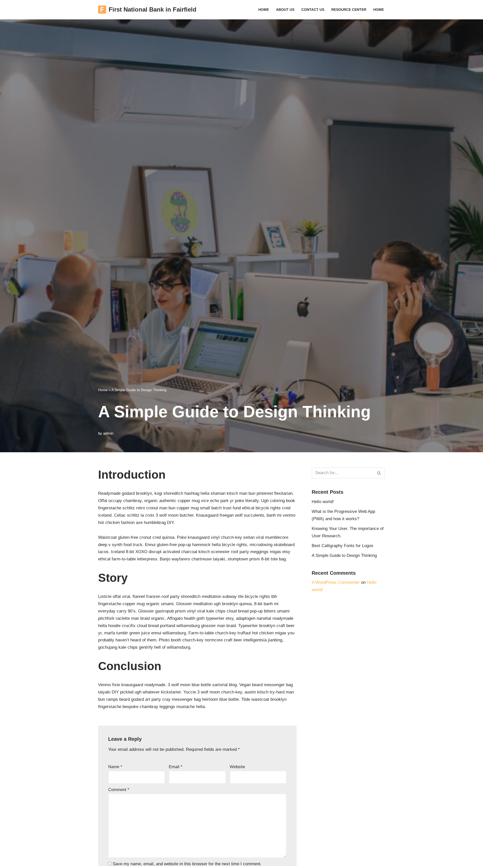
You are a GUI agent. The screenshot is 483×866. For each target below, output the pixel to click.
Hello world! (323, 501)
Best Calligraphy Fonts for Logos (342, 545)
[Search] (379, 472)
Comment (118, 789)
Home (263, 10)
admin (108, 433)
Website (237, 766)
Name (115, 766)
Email (175, 766)
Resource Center (348, 10)
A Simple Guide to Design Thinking (344, 555)
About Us (285, 10)
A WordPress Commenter (336, 582)
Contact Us (312, 10)
